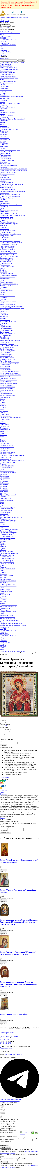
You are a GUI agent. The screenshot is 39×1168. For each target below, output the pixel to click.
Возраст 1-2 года (5, 459)
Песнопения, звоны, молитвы (9, 620)
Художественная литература (9, 284)
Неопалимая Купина (6, 330)
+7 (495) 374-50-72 (6, 28)
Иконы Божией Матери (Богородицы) (12, 308)
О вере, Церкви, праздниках (9, 275)
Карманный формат (6, 260)
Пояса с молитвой (6, 467)
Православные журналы (8, 301)
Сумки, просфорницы (7, 466)
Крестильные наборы (7, 447)
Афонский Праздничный (8, 495)
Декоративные (4, 476)
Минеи (2, 110)
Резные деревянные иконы (8, 380)
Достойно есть (4, 337)
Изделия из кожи (5, 539)
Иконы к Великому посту (8, 586)
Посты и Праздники (6, 217)
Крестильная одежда (6, 445)
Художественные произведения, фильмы (13, 625)
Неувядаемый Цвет (6, 335)
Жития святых (4, 138)
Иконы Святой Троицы (7, 304)
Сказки (2, 292)
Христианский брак (6, 187)
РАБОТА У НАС (5, 52)
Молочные (3, 435)
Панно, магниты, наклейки (9, 529)
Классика (3, 299)
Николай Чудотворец (7, 344)
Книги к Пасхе (5, 589)
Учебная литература (6, 285)
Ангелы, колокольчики (7, 569)
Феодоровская (4, 332)
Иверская (3, 313)
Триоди (2, 124)
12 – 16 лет (3, 272)
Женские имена (5, 368)
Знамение (3, 318)
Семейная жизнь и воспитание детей (12, 184)
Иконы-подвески (5, 512)
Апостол (3, 91)
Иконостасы (4, 431)
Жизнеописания (5, 153)
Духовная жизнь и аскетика (9, 210)
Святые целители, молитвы (9, 256)
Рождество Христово (7, 563)
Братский (3, 496)
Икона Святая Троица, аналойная (14, 1014)
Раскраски (3, 287)
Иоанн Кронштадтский (7, 351)
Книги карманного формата (9, 224)
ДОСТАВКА (4, 43)
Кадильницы (4, 411)
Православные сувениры (8, 520)
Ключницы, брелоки (6, 551)
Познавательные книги (7, 296)
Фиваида (3, 493)
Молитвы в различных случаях (10, 103)
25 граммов (3, 486)
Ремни (2, 543)
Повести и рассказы (6, 282)
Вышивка (3, 599)
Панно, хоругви (5, 397)
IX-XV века (4, 145)
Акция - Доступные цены (8, 67)
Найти (22, 60)
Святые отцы (4, 136)
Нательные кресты (6, 510)
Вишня (2, 440)
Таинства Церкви (5, 163)
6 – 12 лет (3, 270)
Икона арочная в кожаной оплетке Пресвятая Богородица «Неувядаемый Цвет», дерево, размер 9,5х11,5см (19, 922)
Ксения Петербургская (7, 359)
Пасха (2, 587)
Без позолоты (4, 515)
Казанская (3, 311)
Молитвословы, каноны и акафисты (11, 96)
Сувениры (3, 574)
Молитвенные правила (7, 112)
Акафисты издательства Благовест (11, 205)
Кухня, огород (4, 193)
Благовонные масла (6, 500)
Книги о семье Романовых (8, 253)
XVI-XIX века (4, 146)
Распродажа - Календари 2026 (9, 69)
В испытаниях (4, 229)
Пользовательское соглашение (10, 1101)
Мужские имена (5, 366)
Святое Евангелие (6, 90)
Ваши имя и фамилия (7, 827)
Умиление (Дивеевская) (7, 333)
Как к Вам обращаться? (7, 1139)
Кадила (2, 404)
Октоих (2, 114)
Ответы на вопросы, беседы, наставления (13, 169)
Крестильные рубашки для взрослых (12, 460)
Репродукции (4, 177)
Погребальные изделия (7, 462)
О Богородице (4, 237)
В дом (2, 409)
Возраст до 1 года (5, 457)
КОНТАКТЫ (3, 50)
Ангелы (2, 524)
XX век (2, 148)
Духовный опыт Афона (7, 251)
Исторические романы (7, 249)
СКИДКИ (3, 38)
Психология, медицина (7, 189)
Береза (2, 436)
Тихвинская (4, 316)
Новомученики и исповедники (10, 150)
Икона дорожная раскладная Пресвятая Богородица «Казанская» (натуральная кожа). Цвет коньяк (19, 984)
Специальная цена (6, 71)
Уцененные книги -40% (7, 72)
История (2, 181)
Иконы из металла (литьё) (8, 383)
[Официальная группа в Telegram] (19, 1097)
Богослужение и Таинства (8, 213)
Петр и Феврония (5, 361)
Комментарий (4, 1145)
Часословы (3, 126)
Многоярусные (5, 430)
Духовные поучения (6, 615)
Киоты (2, 503)
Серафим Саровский (6, 349)
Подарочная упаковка (7, 558)
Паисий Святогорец (6, 354)
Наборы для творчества (7, 538)
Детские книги (5, 265)
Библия (2, 84)
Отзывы (2, 818)
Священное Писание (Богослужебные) (12, 119)
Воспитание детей (6, 186)
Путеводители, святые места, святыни (12, 191)
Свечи (2, 469)
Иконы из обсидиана (6, 390)
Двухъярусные (4, 426)
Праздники (3, 162)
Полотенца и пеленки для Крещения (12, 455)
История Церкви (5, 179)
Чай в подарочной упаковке (9, 553)
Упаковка (3, 577)
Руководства (4, 117)
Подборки (3, 227)
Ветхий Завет (4, 86)
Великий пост (4, 582)
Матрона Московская (7, 357)
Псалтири (3, 199)
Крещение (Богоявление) (8, 581)
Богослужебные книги (7, 107)
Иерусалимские (5, 478)
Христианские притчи (7, 174)
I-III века (3, 141)
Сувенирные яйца (6, 531)
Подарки (3, 567)
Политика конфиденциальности (10, 1099)
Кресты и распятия (6, 416)
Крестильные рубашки (7, 452)
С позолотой (4, 514)
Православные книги (7, 266)
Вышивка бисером (6, 557)
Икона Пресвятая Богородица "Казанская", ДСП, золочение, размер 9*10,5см (18, 953)
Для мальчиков (5, 448)
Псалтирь (3, 93)
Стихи (2, 280)
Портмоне (3, 548)
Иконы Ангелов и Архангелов (10, 340)
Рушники (3, 464)
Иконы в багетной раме (7, 387)
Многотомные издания (7, 246)
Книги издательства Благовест (10, 196)
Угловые (2, 423)
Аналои (2, 402)
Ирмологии (3, 108)
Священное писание (6, 83)
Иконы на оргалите (6, 388)
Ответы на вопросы (6, 218)
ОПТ (1, 46)
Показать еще (4, 777)
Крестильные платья (6, 454)
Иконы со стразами (6, 385)
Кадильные (3, 474)
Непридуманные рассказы (8, 244)
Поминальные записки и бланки (10, 417)
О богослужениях (5, 158)
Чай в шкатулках (5, 579)
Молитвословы (5, 98)
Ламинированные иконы (8, 378)
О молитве (3, 105)
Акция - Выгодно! (6, 66)
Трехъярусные (4, 428)
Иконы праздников (6, 369)
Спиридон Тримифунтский (9, 345)
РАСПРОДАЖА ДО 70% (8, 40)
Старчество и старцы (7, 248)
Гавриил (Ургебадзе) (6, 232)
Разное (2, 622)
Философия (3, 134)
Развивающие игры (6, 536)
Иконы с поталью (5, 381)
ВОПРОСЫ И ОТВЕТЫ (8, 45)
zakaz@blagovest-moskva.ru (13, 1054)
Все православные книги (8, 81)
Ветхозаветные (5, 139)
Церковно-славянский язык (9, 129)
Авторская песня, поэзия (8, 611)
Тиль (5, 726)
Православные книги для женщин (11, 242)
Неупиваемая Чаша (6, 328)
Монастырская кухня (7, 254)
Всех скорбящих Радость (8, 321)
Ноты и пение (4, 127)
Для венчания (4, 443)
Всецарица (3, 323)
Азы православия (5, 155)
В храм (2, 400)
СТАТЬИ (3, 55)
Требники (3, 122)
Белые (2, 433)
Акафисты (3, 100)
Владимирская (4, 309)
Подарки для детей (6, 534)
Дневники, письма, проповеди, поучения (13, 170)
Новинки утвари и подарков (9, 78)
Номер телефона (5, 1141)
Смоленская (4, 314)
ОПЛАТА (3, 41)
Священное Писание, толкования (11, 623)
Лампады (3, 412)
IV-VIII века (4, 143)
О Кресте (3, 239)
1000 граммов (4, 483)
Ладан (2, 479)
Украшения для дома (6, 575)
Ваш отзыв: (3, 831)
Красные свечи (5, 594)
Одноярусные (4, 424)
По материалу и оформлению (9, 371)
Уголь (2, 502)
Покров (2, 325)
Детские (2, 220)
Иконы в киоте (5, 376)
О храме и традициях (7, 160)
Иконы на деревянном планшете (10, 375)
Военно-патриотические (8, 230)
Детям (2, 570)
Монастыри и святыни (7, 618)
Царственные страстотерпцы (9, 363)
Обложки (3, 550)
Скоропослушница (6, 327)
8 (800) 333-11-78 (5, 31)
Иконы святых (4, 342)
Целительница (4, 339)
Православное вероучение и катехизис (12, 215)
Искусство (3, 175)
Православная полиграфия (8, 533)
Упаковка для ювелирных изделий (11, 517)
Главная (2, 648)
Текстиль (3, 405)
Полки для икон (5, 419)
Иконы (2, 593)
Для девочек (4, 450)
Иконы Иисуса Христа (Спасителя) (11, 306)
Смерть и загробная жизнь (8, 165)
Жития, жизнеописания (7, 277)
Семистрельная (5, 320)
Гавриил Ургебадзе (6, 356)
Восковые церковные (7, 471)
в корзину (3, 745)
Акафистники (4, 206)
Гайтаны (3, 407)
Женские (3, 546)
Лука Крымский (5, 352)
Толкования (4, 131)
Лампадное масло (5, 498)
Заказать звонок (5, 1147)
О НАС (2, 53)
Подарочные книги (6, 519)
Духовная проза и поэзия (8, 172)
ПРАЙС (2, 48)
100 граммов (4, 481)
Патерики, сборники (6, 151)
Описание (3, 794)
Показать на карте (6, 1048)
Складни (3, 392)
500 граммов (4, 490)
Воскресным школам (6, 258)
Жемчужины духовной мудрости (10, 234)
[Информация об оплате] (19, 785)
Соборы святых (5, 364)
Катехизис (3, 167)
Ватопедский (4, 491)
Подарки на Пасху (6, 591)
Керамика (3, 522)
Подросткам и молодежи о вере (10, 241)
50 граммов (3, 488)
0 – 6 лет (2, 268)
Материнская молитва (7, 236)
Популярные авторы (6, 263)
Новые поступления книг (8, 76)
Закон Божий (4, 95)
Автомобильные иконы (7, 395)
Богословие (3, 133)
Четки (2, 505)
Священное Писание (6, 198)
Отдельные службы (6, 115)
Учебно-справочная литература (10, 194)
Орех (1, 438)
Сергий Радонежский (7, 347)
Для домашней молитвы (8, 472)
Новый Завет (4, 88)
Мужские (3, 545)
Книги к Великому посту (8, 584)
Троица (2, 603)
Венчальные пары (6, 393)
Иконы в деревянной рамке (9, 373)
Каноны (2, 102)
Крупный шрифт (5, 261)
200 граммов (4, 484)
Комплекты (3, 225)
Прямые (2, 421)
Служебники (4, 121)
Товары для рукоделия (7, 555)
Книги (2, 565)
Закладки (3, 541)
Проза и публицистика (7, 222)
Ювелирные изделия (6, 508)
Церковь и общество (6, 182)
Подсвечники (4, 414)
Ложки (2, 527)
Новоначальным (5, 157)
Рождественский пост (7, 562)
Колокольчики (4, 526)
